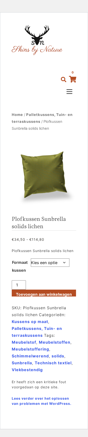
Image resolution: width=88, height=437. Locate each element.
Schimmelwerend (30, 355)
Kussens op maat (30, 321)
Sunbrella (22, 362)
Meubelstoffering (30, 349)
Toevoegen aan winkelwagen (44, 294)
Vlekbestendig (27, 369)
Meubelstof (24, 342)
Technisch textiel (53, 362)
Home (17, 115)
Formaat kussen (20, 266)
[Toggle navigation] (69, 92)
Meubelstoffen (54, 342)
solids (58, 355)
